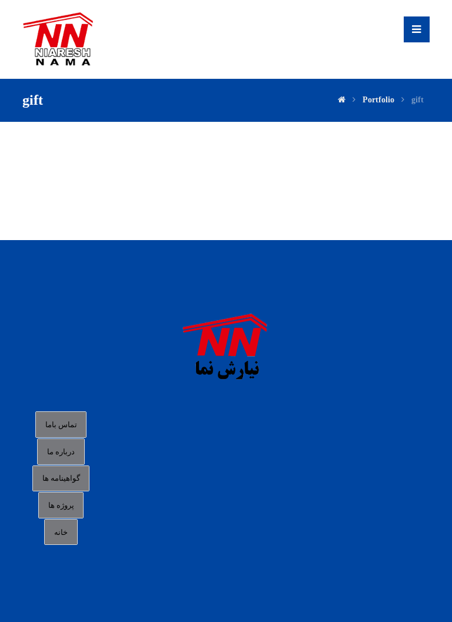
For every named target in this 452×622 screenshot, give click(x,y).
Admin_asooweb (101, 149)
